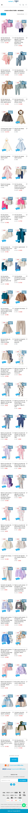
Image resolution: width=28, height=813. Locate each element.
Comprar (9, 36)
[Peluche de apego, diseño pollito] (7, 144)
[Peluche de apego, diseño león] (20, 117)
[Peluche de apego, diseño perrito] (20, 144)
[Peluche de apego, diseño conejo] (7, 172)
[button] (20, 5)
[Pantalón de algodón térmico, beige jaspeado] (20, 327)
